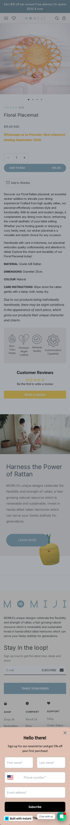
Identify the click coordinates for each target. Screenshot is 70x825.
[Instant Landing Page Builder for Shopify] (18, 818)
